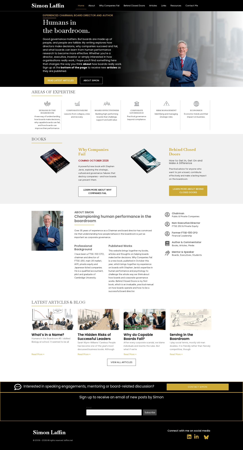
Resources (175, 5)
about (87, 64)
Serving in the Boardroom (181, 336)
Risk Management (166, 110)
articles (112, 67)
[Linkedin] (189, 436)
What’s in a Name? (48, 334)
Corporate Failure (77, 110)
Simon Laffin (48, 5)
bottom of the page (73, 67)
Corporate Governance (137, 111)
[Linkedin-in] (196, 436)
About (91, 5)
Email (88, 408)
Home (81, 5)
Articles (153, 5)
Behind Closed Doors (134, 5)
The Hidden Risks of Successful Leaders (94, 336)
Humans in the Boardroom (47, 111)
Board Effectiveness (107, 110)
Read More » (38, 354)
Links (163, 5)
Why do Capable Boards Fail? (138, 336)
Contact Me (191, 5)
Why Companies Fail (109, 5)
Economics (196, 110)
